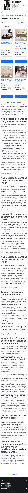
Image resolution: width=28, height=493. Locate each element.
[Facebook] (9, 474)
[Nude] (2, 50)
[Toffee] (18, 48)
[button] (23, 5)
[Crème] (4, 50)
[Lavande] (23, 48)
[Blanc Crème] (16, 50)
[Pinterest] (14, 474)
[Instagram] (16, 474)
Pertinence (9, 23)
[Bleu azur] (25, 48)
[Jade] (6, 50)
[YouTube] (11, 474)
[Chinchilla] (9, 50)
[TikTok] (18, 474)
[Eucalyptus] (20, 48)
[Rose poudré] (16, 48)
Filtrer (22, 23)
